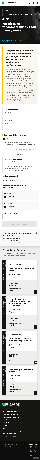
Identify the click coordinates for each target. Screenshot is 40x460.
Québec (14, 436)
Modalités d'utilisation (8, 446)
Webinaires (6, 422)
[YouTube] (20, 41)
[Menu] (37, 3)
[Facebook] (15, 41)
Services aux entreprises (11, 417)
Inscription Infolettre (9, 412)
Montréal (4, 436)
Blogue (4, 425)
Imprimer (9, 41)
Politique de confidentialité (9, 444)
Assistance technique (10, 414)
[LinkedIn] (24, 41)
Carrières (5, 420)
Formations (6, 409)
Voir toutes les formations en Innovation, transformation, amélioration (18, 254)
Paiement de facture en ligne (12, 431)
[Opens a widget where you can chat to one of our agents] (36, 458)
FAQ (24, 170)
